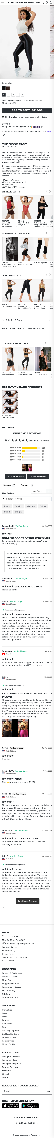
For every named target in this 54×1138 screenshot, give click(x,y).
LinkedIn (6, 1074)
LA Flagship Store (10, 1034)
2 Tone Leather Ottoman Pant (40, 307)
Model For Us (8, 1044)
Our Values (7, 1010)
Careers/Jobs (8, 1041)
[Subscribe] (49, 1091)
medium (31, 506)
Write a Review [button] (17, 476)
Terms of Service (9, 947)
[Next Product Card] (50, 191)
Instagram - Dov (9, 1060)
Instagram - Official (11, 1056)
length (18, 512)
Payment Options (10, 976)
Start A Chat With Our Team (14, 957)
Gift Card (6, 994)
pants (7, 506)
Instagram (36, 329)
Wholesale (7, 1023)
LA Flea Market (9, 1037)
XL (23, 95)
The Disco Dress (41, 374)
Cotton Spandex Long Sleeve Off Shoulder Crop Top (41, 224)
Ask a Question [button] (39, 476)
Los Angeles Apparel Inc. (30, 1135)
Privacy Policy (8, 950)
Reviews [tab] (7, 485)
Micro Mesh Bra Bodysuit (24, 224)
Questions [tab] (25, 485)
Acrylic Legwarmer (41, 262)
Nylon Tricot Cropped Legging (24, 307)
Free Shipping (8, 990)
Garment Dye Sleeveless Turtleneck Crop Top (9, 224)
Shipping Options (10, 983)
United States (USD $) (25, 1123)
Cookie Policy (8, 954)
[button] (2, 2)
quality (18, 506)
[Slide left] (24, 76)
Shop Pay (6, 980)
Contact (5, 1020)
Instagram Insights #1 (12, 1063)
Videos (5, 1016)
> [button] (27, 901)
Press (4, 1013)
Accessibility (8, 961)
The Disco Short (8, 374)
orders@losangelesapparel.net (19, 943)
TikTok (5, 1077)
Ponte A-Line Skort (25, 264)
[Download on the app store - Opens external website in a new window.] (10, 1107)
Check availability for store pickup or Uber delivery (26, 117)
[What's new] (47, 2)
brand (7, 512)
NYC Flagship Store (11, 1030)
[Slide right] (30, 76)
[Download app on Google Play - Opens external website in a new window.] (30, 1107)
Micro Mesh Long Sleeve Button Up (9, 265)
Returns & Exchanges (12, 973)
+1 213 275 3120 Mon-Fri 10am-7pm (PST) (13, 938)
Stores (5, 1027)
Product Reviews (10, 1067)
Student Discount (10, 997)
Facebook (6, 1070)
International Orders (11, 987)
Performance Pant (9, 306)
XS (4, 95)
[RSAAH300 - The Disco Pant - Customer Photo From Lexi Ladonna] (27, 467)
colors (43, 506)
